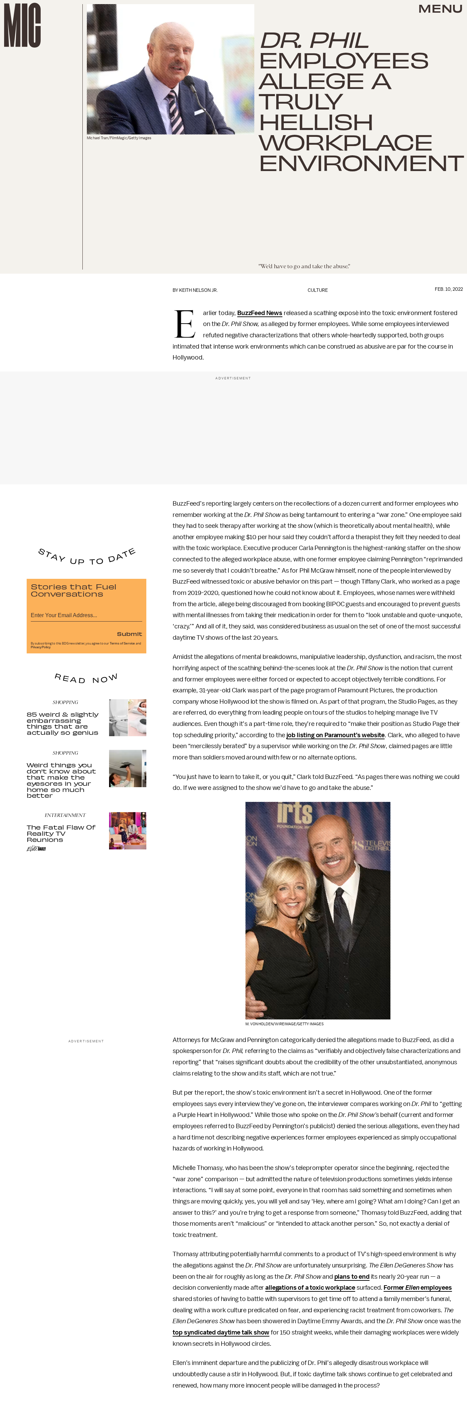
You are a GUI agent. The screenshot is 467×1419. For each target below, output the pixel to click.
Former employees (418, 1287)
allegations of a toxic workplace (310, 1287)
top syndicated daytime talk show (221, 1332)
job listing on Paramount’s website (335, 735)
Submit (129, 633)
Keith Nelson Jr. (198, 290)
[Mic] (22, 25)
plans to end (352, 1276)
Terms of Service (122, 643)
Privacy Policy (41, 647)
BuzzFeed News (259, 313)
